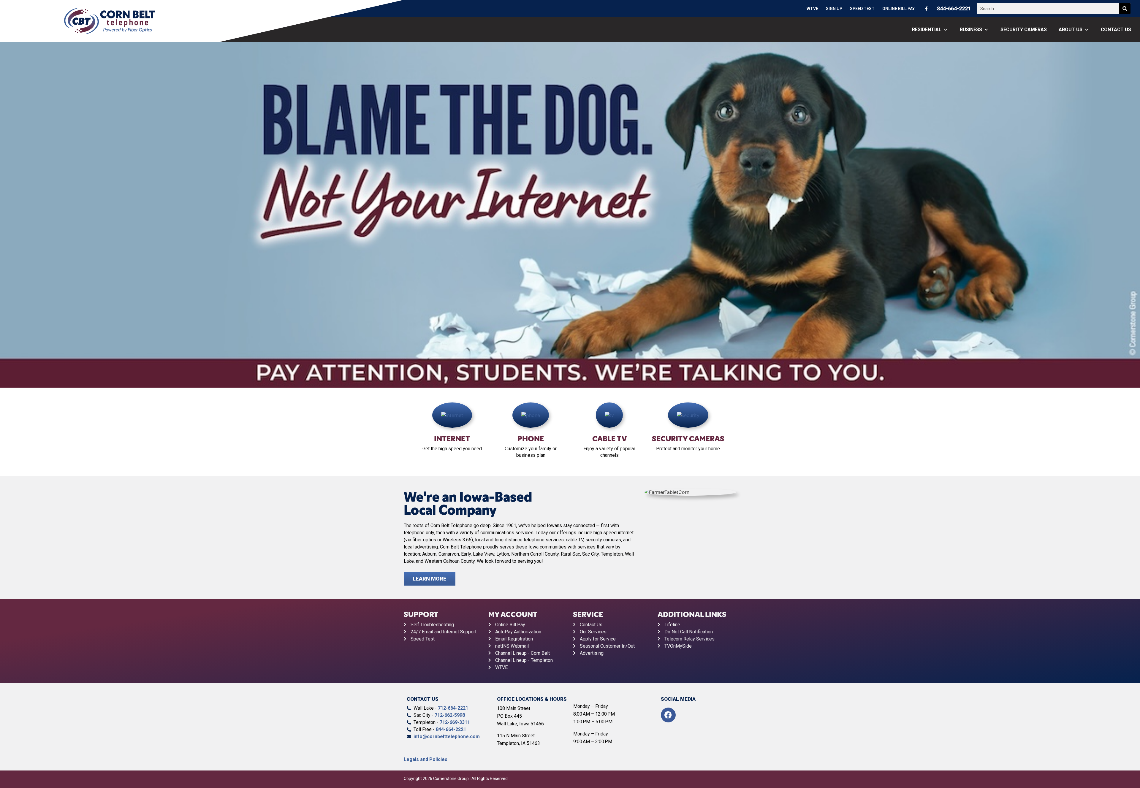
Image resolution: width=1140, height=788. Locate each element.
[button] (6, 215)
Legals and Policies (425, 759)
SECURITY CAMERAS (1023, 29)
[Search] (1124, 8)
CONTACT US (1116, 29)
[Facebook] (668, 715)
